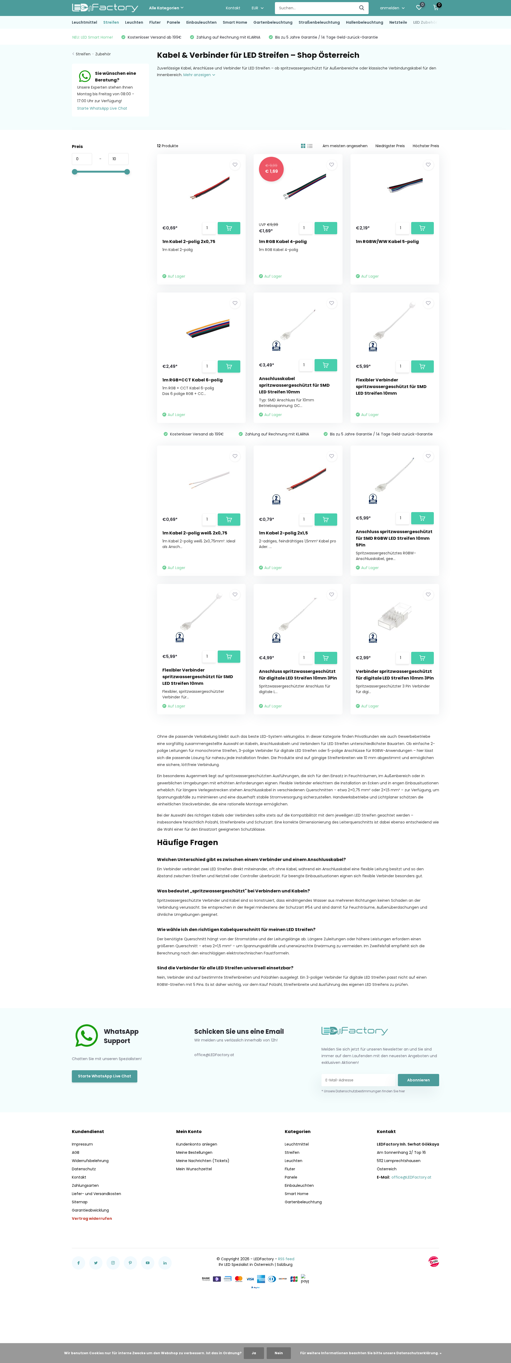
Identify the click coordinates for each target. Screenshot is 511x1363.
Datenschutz (84, 1169)
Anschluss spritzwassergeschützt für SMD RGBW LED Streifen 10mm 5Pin (394, 538)
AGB (75, 1152)
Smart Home (235, 22)
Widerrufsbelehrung (90, 1160)
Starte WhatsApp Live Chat (102, 108)
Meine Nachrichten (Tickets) (202, 1160)
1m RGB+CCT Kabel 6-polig (192, 380)
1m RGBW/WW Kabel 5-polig (387, 241)
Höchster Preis (426, 146)
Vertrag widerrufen (92, 1218)
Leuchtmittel (84, 22)
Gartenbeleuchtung (272, 22)
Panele (173, 22)
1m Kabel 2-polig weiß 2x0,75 (194, 533)
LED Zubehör (425, 22)
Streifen (111, 22)
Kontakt (233, 8)
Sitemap (80, 1202)
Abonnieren (418, 1080)
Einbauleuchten (201, 22)
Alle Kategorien (164, 8)
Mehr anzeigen (197, 74)
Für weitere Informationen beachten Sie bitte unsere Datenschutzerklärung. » (371, 1353)
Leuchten (134, 22)
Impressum (82, 1144)
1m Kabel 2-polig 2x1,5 (283, 533)
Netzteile (398, 22)
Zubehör (103, 54)
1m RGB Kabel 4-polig (283, 241)
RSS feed (286, 1259)
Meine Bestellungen (194, 1152)
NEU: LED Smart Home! (92, 37)
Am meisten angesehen (345, 146)
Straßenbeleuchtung (319, 22)
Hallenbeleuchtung (364, 22)
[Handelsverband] (433, 1261)
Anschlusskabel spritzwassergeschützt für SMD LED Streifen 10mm (294, 385)
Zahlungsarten (85, 1185)
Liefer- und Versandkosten (96, 1193)
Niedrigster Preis (390, 146)
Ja (254, 1353)
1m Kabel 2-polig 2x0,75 (188, 241)
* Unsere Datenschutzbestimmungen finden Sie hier (363, 1091)
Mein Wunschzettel (194, 1169)
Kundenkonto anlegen (196, 1144)
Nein (279, 1353)
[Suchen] (362, 8)
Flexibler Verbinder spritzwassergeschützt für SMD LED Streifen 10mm (391, 386)
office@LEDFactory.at (411, 1177)
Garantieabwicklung (90, 1210)
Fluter (155, 22)
